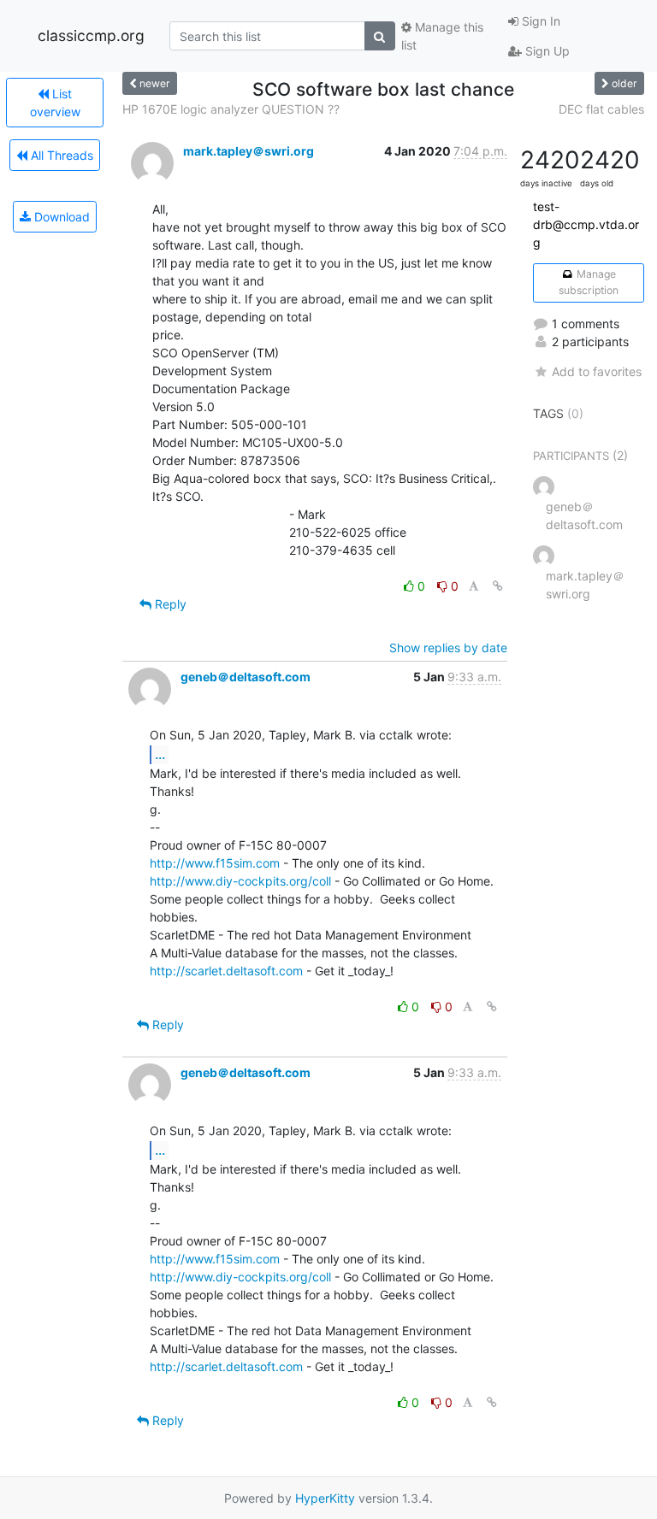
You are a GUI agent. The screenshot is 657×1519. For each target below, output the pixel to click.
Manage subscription (589, 282)
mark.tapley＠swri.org (248, 151)
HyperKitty (325, 1498)
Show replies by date (448, 647)
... (160, 753)
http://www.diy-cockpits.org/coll (240, 881)
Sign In (539, 21)
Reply (168, 604)
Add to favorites (597, 371)
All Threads (60, 155)
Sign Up (546, 51)
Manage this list (442, 36)
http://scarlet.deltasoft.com (226, 970)
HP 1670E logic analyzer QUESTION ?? (231, 109)
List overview (55, 102)
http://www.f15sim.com (215, 863)
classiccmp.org (91, 35)
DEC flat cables (601, 109)
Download (60, 216)
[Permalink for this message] (497, 586)
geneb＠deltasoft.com (246, 676)
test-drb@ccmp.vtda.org (586, 224)
